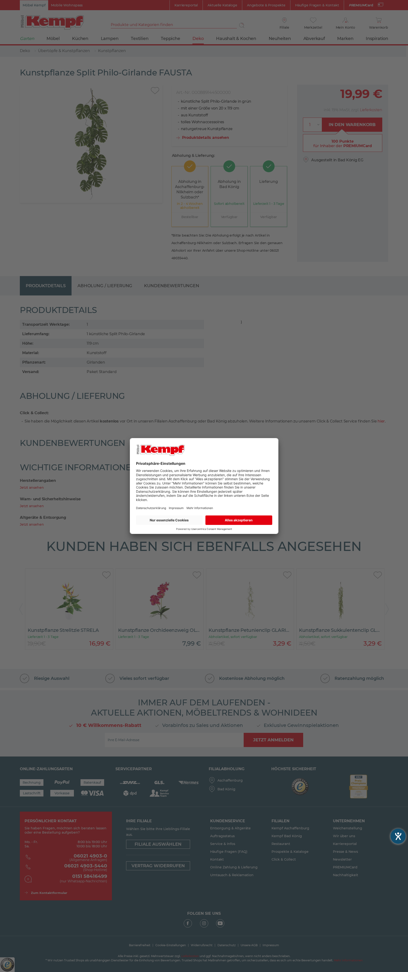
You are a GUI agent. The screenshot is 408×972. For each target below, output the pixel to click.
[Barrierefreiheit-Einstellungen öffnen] (398, 836)
